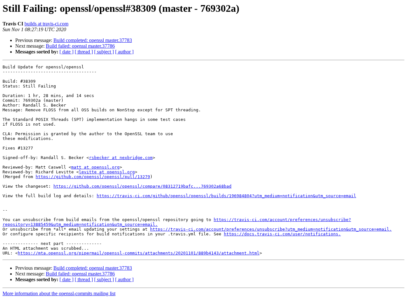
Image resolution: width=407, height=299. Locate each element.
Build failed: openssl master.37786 (80, 46)
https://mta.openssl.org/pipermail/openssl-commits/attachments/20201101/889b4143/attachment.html (138, 253)
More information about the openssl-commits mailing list (59, 293)
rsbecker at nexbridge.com (121, 157)
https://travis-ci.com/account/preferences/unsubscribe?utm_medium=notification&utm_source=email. (271, 229)
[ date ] (66, 51)
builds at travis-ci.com (46, 23)
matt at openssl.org (95, 167)
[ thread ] (84, 51)
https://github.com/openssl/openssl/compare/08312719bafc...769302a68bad (142, 186)
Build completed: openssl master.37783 (92, 40)
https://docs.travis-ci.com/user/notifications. (282, 234)
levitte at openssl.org (107, 172)
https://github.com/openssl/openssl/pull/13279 (93, 176)
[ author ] (124, 51)
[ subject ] (104, 51)
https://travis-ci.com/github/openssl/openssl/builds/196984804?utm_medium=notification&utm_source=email (226, 195)
